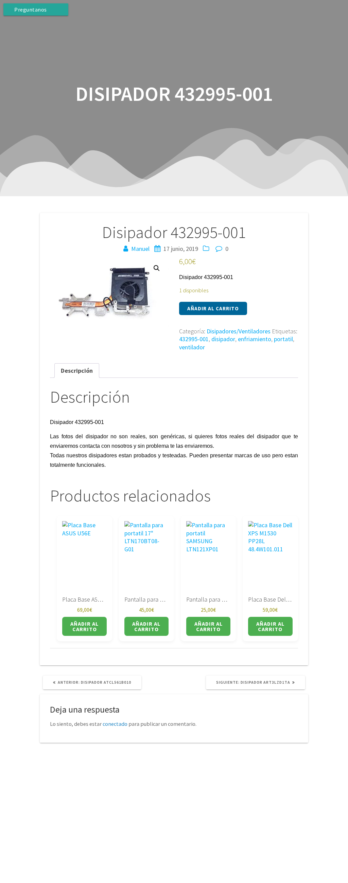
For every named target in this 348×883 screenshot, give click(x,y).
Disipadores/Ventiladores (239, 331)
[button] (157, 268)
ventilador (192, 347)
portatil (283, 339)
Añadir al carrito (213, 308)
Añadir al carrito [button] (84, 626)
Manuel (140, 249)
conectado (115, 723)
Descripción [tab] (77, 370)
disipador (223, 339)
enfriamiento (254, 339)
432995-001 (194, 339)
